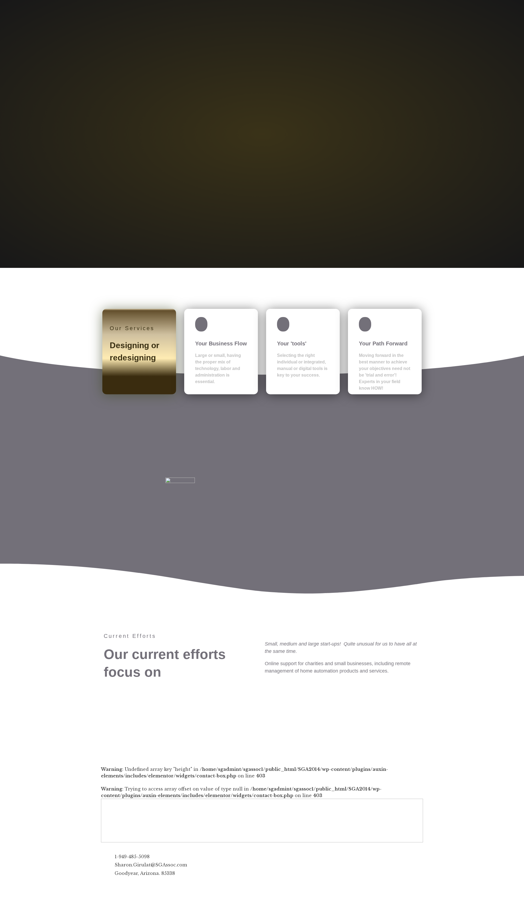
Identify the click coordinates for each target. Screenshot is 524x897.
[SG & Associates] (115, 37)
